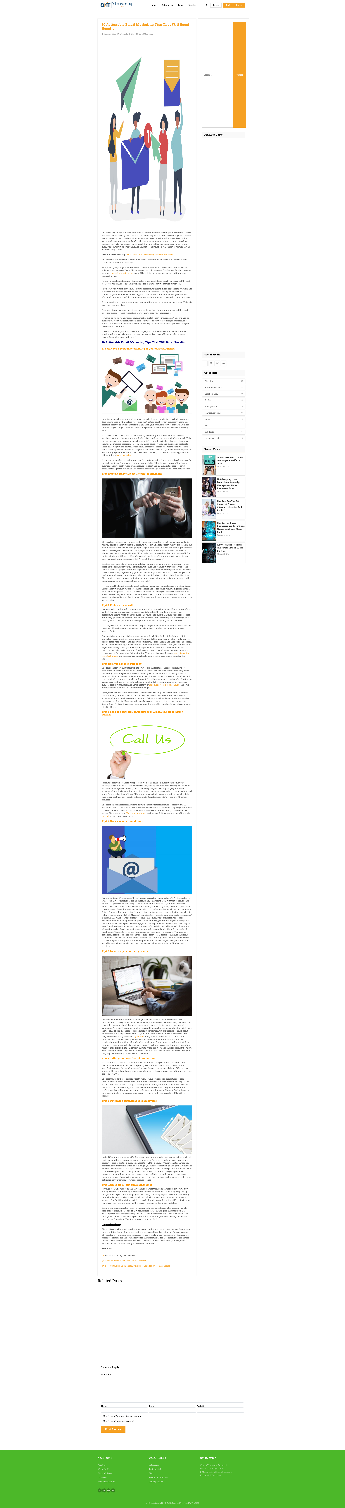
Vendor (192, 5)
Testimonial (155, 1469)
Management (211, 406)
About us (102, 1464)
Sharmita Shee (110, 34)
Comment (106, 1374)
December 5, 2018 (127, 34)
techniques (112, 656)
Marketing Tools (213, 413)
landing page (155, 685)
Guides (208, 400)
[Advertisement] (223, 244)
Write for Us (104, 1469)
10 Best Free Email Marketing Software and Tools (149, 254)
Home (153, 5)
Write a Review (234, 5)
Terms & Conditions (158, 1477)
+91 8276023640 (214, 1475)
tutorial (105, 816)
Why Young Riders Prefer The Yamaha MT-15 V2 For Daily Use (230, 547)
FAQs (151, 1473)
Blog (180, 5)
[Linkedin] (223, 363)
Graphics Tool (211, 394)
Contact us (102, 1477)
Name (104, 1406)
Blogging (209, 381)
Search (239, 74)
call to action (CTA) (171, 685)
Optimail (138, 1036)
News (207, 419)
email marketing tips (122, 273)
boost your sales (123, 455)
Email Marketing (145, 34)
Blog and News (105, 1473)
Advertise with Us (106, 1481)
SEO (206, 425)
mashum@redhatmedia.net (219, 1471)
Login (216, 5)
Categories (167, 5)
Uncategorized (212, 438)
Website (201, 1406)
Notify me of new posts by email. (119, 1421)
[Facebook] (204, 363)
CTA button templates (136, 813)
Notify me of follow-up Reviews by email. (123, 1416)
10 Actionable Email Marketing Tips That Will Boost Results (145, 26)
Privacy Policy (156, 1481)
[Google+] (217, 363)
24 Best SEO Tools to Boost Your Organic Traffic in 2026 (230, 460)
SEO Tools (209, 432)
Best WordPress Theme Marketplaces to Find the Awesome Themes (137, 1266)
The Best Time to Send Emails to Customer (125, 1260)
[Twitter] (211, 363)
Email (152, 1406)
